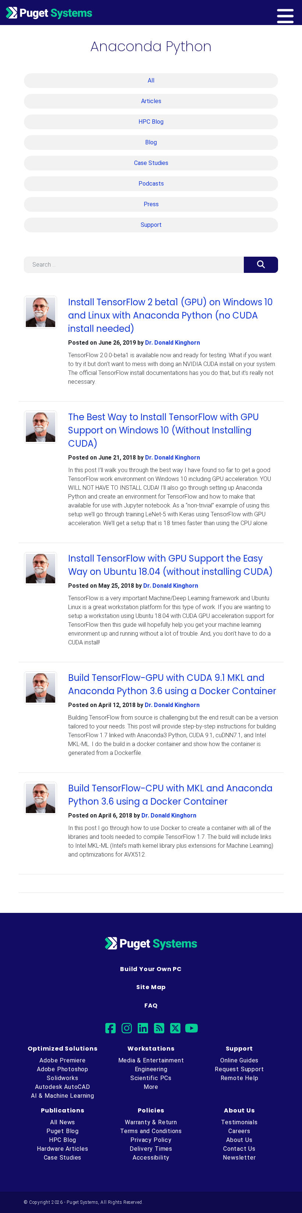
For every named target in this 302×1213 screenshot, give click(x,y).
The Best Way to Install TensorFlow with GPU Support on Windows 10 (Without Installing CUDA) (163, 430)
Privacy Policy (150, 1139)
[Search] (261, 265)
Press (151, 204)
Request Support (239, 1069)
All (151, 80)
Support (151, 224)
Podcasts (151, 183)
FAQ (151, 1005)
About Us (239, 1139)
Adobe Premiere (62, 1060)
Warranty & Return (151, 1122)
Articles (151, 101)
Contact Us (239, 1148)
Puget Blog (62, 1131)
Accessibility (151, 1157)
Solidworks (62, 1078)
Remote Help (240, 1078)
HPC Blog (151, 121)
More (151, 1086)
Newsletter (239, 1157)
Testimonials (239, 1122)
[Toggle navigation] (297, 12)
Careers (239, 1131)
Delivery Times (151, 1148)
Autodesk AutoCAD (62, 1086)
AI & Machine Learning (62, 1095)
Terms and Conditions (151, 1131)
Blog (151, 142)
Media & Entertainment (151, 1060)
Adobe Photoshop (62, 1069)
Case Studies (151, 162)
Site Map (151, 987)
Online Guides (239, 1060)
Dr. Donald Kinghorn (172, 342)
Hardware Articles (62, 1148)
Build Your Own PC (151, 969)
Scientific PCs (151, 1078)
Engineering (151, 1069)
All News (62, 1122)
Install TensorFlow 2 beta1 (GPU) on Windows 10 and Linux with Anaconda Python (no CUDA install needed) (170, 315)
